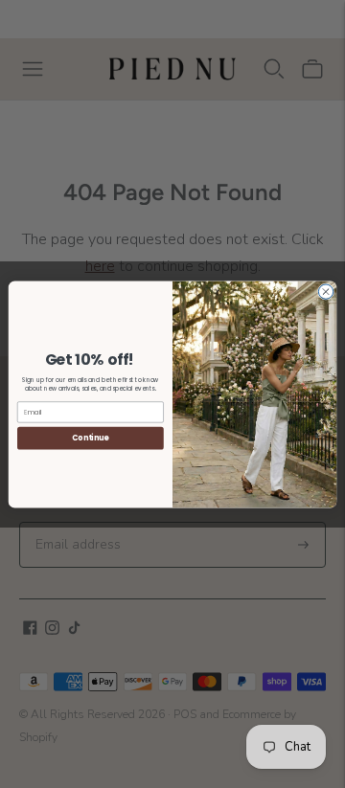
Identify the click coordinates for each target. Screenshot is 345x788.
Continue (90, 437)
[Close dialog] (325, 290)
